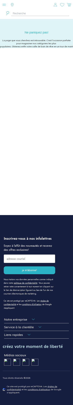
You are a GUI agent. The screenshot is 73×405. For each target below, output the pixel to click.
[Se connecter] (55, 5)
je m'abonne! (29, 270)
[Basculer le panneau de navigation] (4, 5)
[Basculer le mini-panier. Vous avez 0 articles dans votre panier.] (69, 5)
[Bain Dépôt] (36, 5)
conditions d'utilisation (32, 304)
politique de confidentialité (25, 283)
